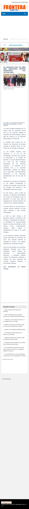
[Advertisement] (14, 26)
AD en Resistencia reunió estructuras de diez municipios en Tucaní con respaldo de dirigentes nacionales (13, 349)
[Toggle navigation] (25, 13)
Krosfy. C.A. (24, 504)
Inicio (4, 14)
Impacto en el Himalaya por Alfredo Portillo (14, 329)
